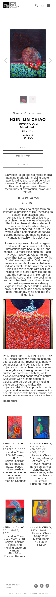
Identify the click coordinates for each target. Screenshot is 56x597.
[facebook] (42, 586)
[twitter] (47, 586)
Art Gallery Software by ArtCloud (36, 593)
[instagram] (36, 586)
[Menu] (48, 5)
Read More (10, 400)
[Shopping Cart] (42, 5)
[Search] (36, 5)
